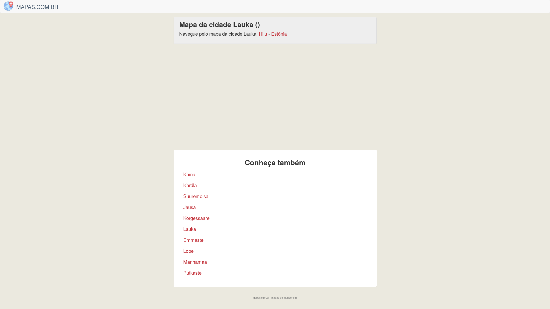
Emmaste (193, 239)
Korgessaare (196, 217)
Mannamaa (195, 261)
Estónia (279, 33)
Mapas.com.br (37, 7)
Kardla (190, 185)
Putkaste (192, 272)
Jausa (189, 206)
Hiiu (263, 33)
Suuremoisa (195, 195)
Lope (188, 250)
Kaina (189, 174)
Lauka (189, 228)
